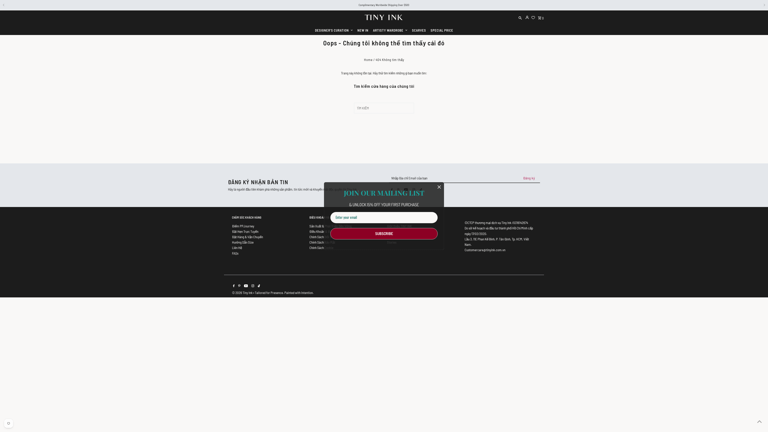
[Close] (439, 187)
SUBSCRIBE (384, 233)
